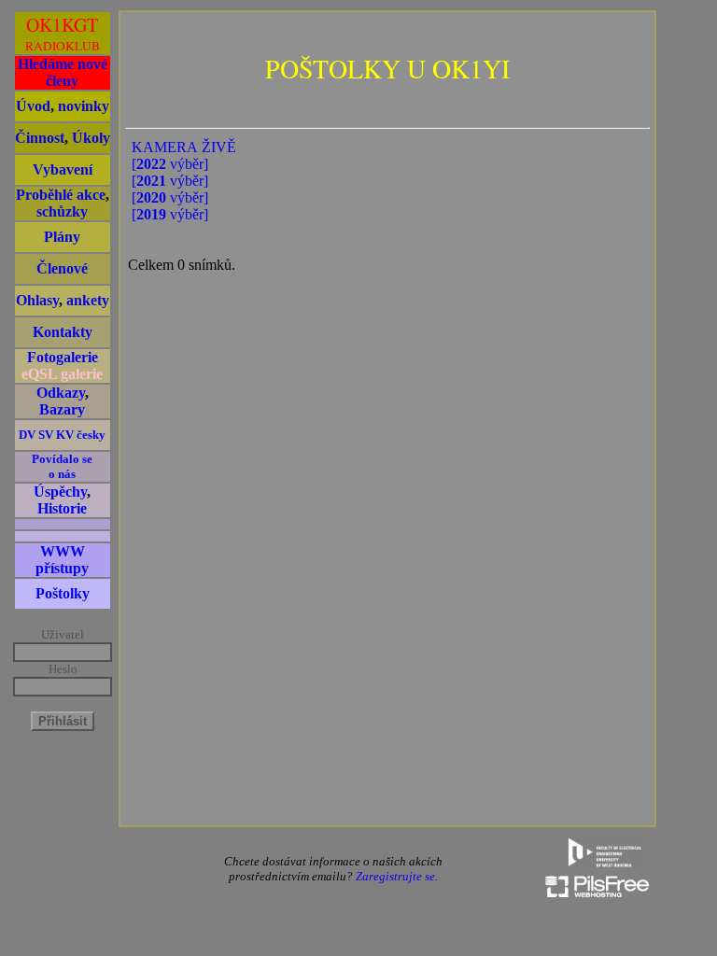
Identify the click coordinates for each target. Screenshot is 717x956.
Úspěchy (60, 491)
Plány (62, 237)
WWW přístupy (62, 559)
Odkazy (60, 393)
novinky (83, 106)
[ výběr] (170, 164)
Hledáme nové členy (62, 72)
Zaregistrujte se (395, 876)
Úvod (33, 106)
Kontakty (62, 332)
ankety (87, 300)
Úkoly (91, 138)
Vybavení (62, 169)
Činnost (39, 138)
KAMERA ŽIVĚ (184, 147)
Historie (62, 508)
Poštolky (62, 593)
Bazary (62, 409)
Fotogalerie (62, 357)
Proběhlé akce (60, 195)
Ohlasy (37, 300)
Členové (62, 268)
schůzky (62, 211)
